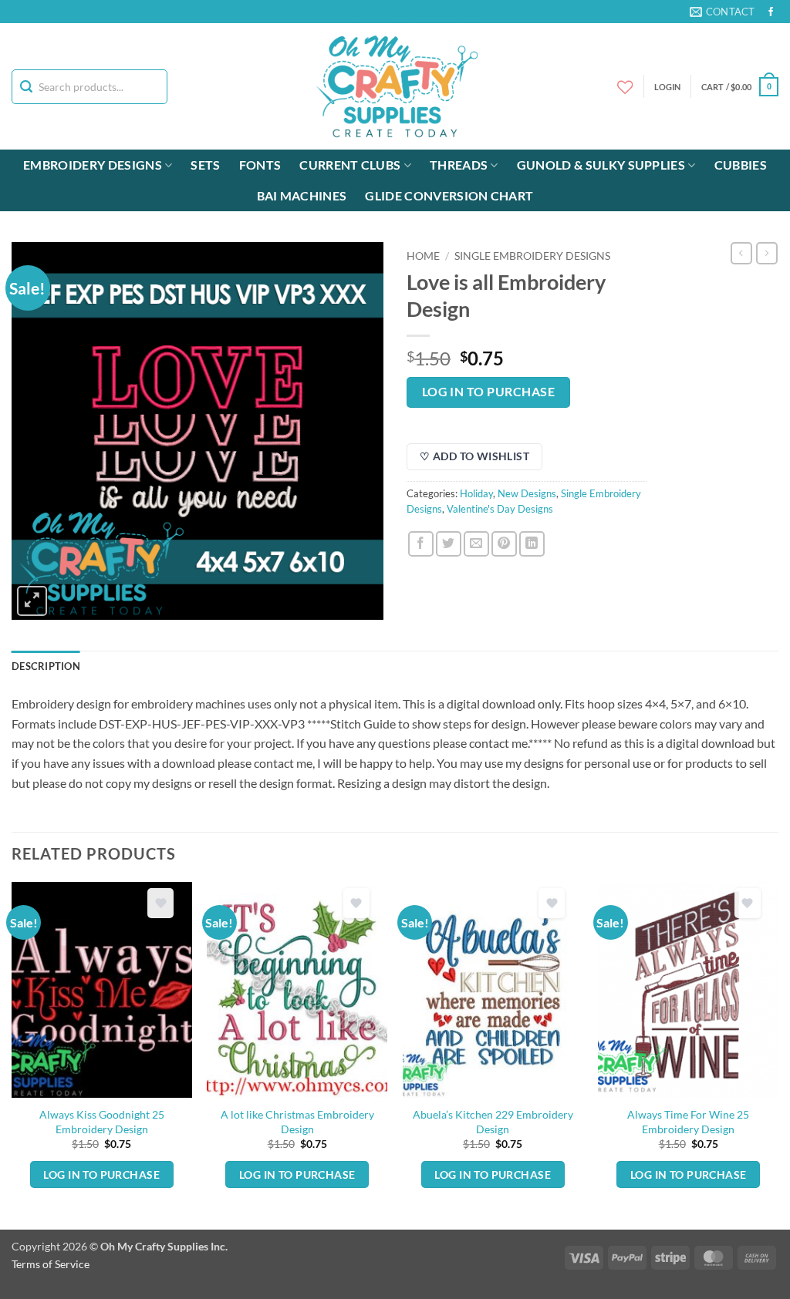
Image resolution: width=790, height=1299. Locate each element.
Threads (459, 164)
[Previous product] (767, 253)
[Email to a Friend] (476, 544)
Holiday (476, 493)
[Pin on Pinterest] (504, 544)
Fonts (260, 164)
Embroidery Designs (92, 164)
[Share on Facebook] (421, 544)
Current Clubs (349, 164)
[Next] (777, 1054)
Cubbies (740, 164)
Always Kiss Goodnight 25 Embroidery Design (101, 1122)
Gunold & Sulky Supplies (601, 164)
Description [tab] (46, 666)
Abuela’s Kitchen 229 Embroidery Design (493, 1122)
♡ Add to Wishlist (474, 456)
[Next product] (741, 253)
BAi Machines (302, 195)
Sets (205, 164)
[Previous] (12, 1054)
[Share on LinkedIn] (532, 544)
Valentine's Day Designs (500, 509)
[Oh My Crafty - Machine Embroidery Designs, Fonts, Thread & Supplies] (395, 86)
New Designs (527, 493)
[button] (739, 86)
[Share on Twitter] (448, 544)
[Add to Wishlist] (160, 903)
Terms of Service (50, 1263)
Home (423, 256)
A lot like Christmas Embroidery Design (297, 1122)
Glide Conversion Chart (449, 195)
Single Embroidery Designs (532, 256)
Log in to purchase (488, 392)
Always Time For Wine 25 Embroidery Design (688, 1122)
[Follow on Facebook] (770, 12)
